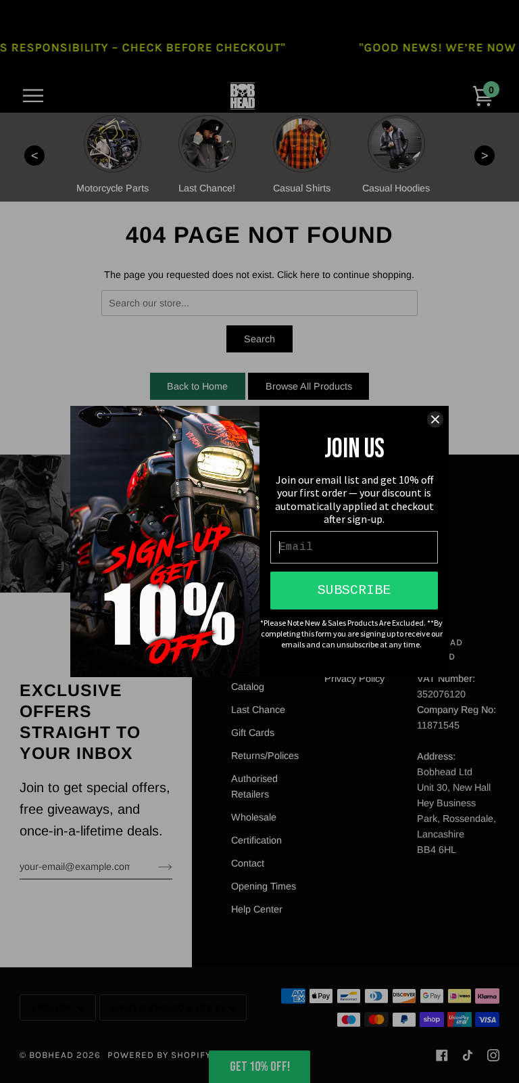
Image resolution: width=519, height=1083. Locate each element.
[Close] (435, 419)
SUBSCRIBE (354, 590)
